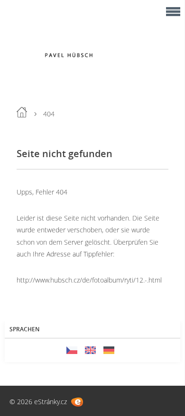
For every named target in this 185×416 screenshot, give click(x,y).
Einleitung (22, 112)
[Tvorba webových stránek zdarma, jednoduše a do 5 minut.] (77, 402)
